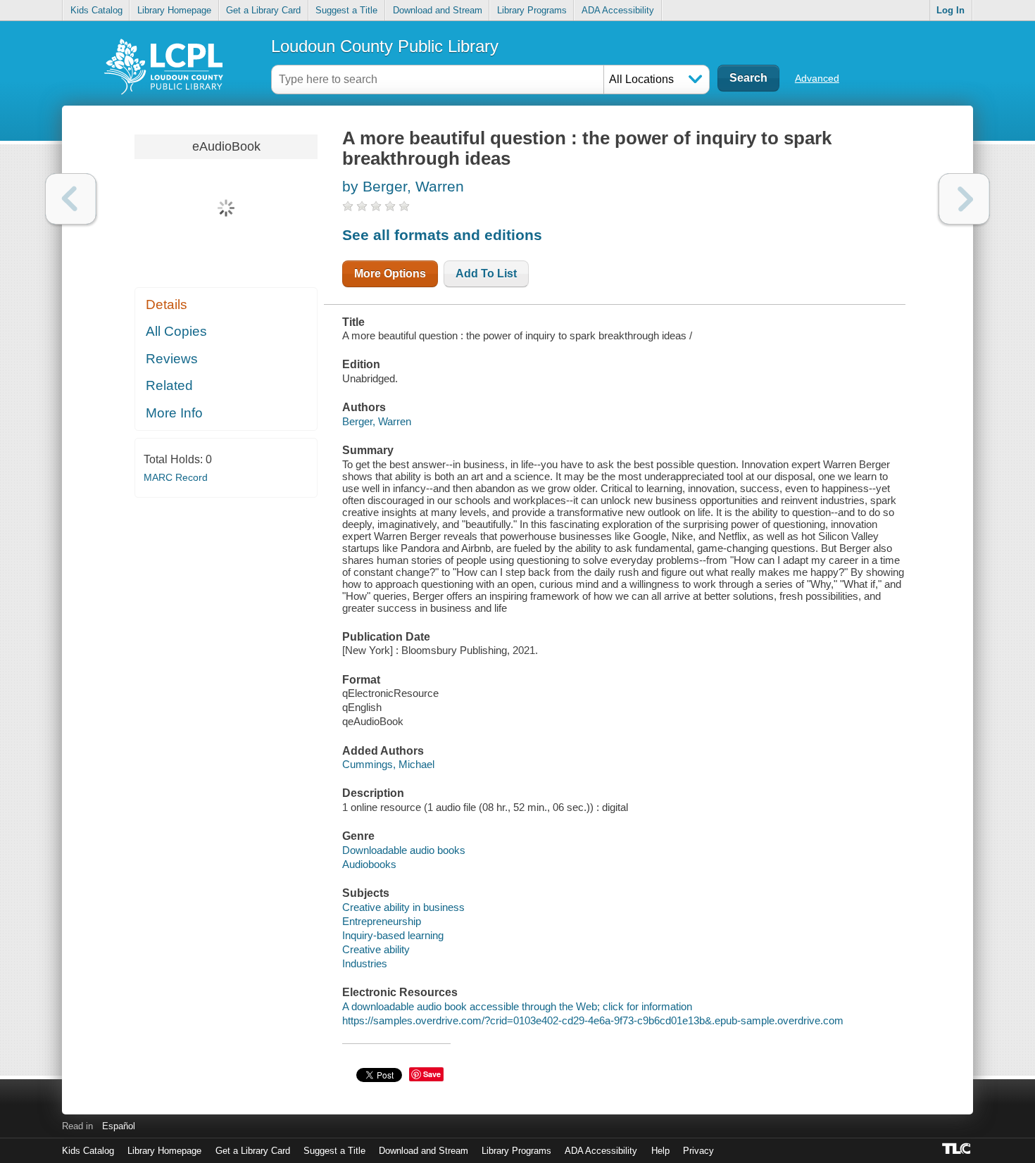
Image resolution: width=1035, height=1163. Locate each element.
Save (432, 1074)
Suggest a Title (346, 10)
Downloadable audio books (403, 850)
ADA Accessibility (618, 10)
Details (166, 304)
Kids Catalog (96, 10)
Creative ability (376, 949)
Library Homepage (174, 10)
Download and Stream (437, 10)
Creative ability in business (403, 907)
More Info (174, 413)
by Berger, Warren (403, 186)
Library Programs (532, 10)
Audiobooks (369, 864)
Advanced (817, 78)
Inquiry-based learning (393, 935)
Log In (950, 10)
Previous (70, 199)
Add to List (486, 273)
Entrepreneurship (381, 921)
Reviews (172, 358)
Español (118, 1126)
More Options (390, 273)
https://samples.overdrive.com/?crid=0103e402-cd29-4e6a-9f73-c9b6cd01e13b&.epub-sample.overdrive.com (592, 1020)
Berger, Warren (376, 421)
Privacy (698, 1150)
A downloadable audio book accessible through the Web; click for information (517, 1006)
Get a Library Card (263, 10)
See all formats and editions (442, 235)
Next (964, 199)
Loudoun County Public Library (384, 46)
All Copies (176, 331)
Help (660, 1150)
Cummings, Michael (388, 764)
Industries (364, 963)
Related (169, 385)
